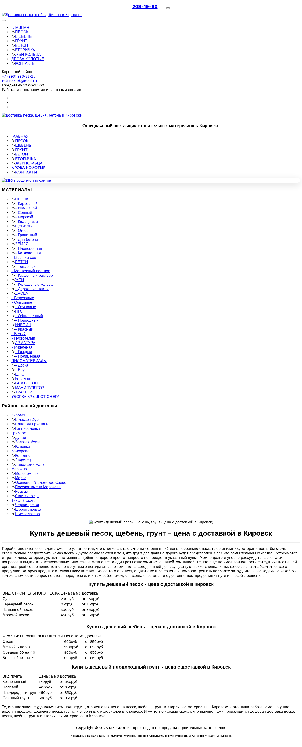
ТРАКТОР (23, 392)
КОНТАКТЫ (25, 63)
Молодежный (26, 473)
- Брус (20, 369)
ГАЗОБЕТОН (26, 383)
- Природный (26, 320)
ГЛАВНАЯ (20, 27)
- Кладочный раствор (34, 275)
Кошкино (22, 455)
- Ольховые (21, 302)
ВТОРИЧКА (25, 50)
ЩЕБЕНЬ (23, 36)
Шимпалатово (27, 514)
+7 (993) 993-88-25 (18, 76)
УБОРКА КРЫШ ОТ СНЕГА (35, 396)
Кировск (18, 415)
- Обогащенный (29, 316)
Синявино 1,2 (27, 496)
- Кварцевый (26, 221)
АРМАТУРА (25, 343)
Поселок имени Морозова (38, 487)
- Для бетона (26, 239)
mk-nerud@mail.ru (19, 80)
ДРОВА (21, 293)
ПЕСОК (21, 32)
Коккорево (20, 451)
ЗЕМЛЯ (22, 244)
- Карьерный (26, 203)
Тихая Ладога (23, 500)
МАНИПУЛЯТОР (29, 387)
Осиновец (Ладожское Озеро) (41, 482)
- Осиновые (25, 307)
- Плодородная (28, 248)
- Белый (18, 334)
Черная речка (27, 505)
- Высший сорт (24, 257)
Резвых (21, 491)
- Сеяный (23, 212)
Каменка (22, 446)
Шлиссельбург (27, 419)
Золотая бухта (28, 442)
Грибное (18, 433)
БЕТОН (21, 45)
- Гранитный (26, 235)
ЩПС (19, 374)
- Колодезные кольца (34, 284)
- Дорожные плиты (32, 289)
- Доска (21, 365)
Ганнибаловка (27, 428)
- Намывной (26, 208)
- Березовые (22, 298)
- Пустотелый (23, 338)
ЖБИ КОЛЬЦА (28, 54)
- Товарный (25, 266)
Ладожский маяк (29, 464)
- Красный (24, 329)
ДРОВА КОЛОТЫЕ (27, 59)
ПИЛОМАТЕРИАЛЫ (29, 360)
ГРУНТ (21, 41)
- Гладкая (23, 352)
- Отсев (22, 230)
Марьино (19, 469)
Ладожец (23, 460)
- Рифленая (22, 347)
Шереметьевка (28, 509)
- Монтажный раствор (30, 271)
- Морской (24, 217)
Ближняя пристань (31, 424)
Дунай (20, 437)
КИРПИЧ (23, 325)
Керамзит (23, 378)
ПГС (19, 311)
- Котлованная (28, 253)
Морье (20, 478)
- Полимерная (27, 356)
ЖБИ (19, 280)
